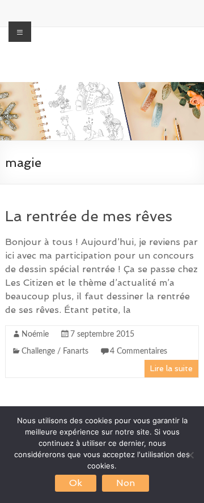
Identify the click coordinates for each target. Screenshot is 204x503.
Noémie (35, 334)
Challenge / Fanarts (55, 351)
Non (125, 483)
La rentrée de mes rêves (88, 216)
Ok (75, 483)
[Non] (190, 455)
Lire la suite (171, 368)
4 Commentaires (138, 351)
